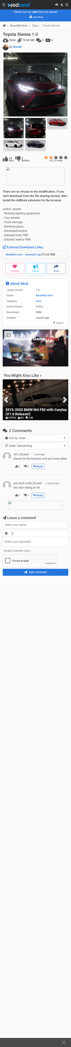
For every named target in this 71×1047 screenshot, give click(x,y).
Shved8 (17, 47)
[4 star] (60, 157)
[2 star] (51, 157)
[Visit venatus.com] (61, 361)
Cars (35, 25)
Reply (39, 466)
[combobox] (35, 438)
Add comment (37, 572)
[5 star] (65, 157)
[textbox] (35, 542)
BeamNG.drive (44, 295)
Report (60, 323)
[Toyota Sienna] (35, 84)
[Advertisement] (35, 615)
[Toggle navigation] (4, 4)
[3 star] (56, 157)
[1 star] (46, 157)
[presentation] (6, 399)
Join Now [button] (37, 17)
